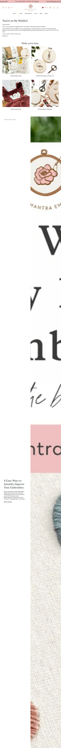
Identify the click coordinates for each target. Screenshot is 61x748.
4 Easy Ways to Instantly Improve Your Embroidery (14, 484)
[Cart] (57, 7)
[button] (21, 13)
